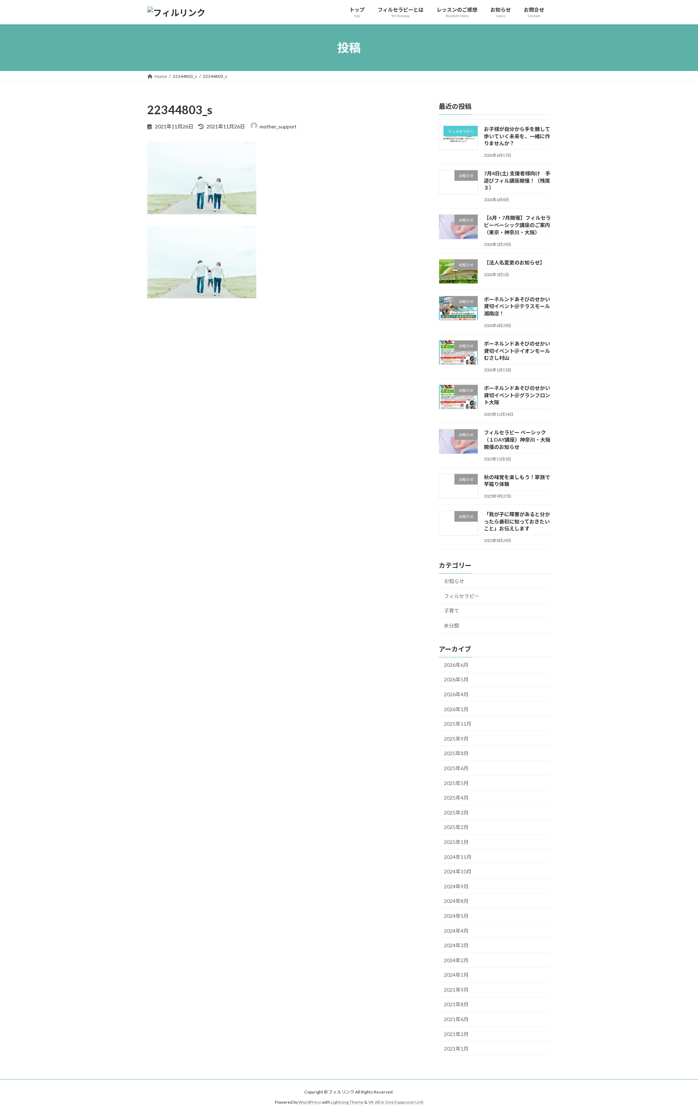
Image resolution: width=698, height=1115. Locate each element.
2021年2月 (456, 1034)
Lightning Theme (347, 1102)
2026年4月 (456, 694)
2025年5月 (456, 783)
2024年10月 (458, 871)
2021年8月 (456, 1004)
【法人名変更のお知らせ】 (514, 262)
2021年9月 (456, 990)
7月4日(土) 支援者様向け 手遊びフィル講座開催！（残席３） (517, 180)
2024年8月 (456, 901)
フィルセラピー (462, 596)
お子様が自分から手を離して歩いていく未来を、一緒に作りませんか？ (517, 136)
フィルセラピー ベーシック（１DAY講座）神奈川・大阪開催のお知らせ (517, 440)
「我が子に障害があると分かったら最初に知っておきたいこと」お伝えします (517, 521)
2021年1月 (456, 1049)
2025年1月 (456, 842)
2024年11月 (458, 857)
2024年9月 (456, 886)
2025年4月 (456, 798)
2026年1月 (456, 709)
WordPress (309, 1102)
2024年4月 (456, 931)
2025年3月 (456, 812)
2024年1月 (456, 975)
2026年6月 (456, 665)
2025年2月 (456, 827)
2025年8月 (456, 753)
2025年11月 (458, 724)
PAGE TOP (676, 1075)
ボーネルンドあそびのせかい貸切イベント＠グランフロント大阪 (517, 395)
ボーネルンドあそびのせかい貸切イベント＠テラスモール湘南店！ (517, 306)
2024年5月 (456, 916)
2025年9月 (456, 739)
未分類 (451, 625)
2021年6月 (456, 1019)
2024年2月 (456, 960)
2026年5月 (456, 680)
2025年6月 (456, 768)
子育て (451, 611)
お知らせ (454, 581)
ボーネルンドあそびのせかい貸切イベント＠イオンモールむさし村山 (517, 351)
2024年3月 (456, 945)
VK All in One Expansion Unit (396, 1102)
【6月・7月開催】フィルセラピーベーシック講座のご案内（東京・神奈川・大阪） (517, 225)
